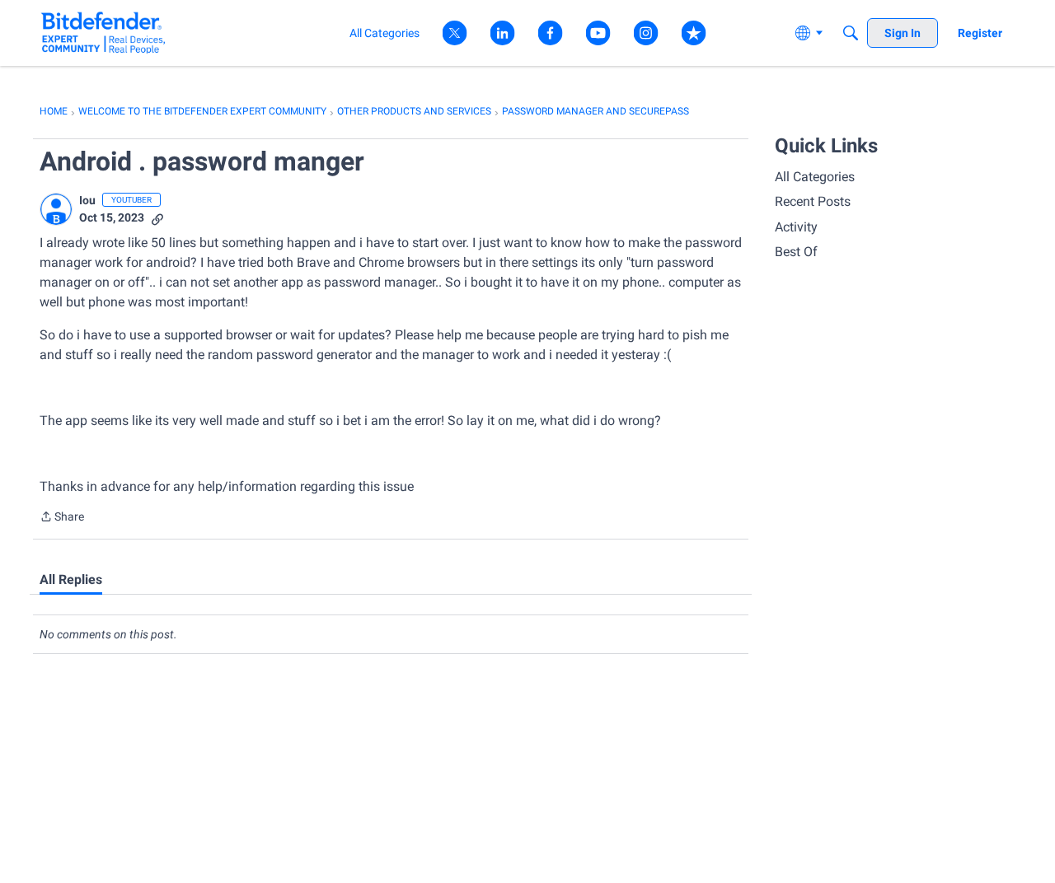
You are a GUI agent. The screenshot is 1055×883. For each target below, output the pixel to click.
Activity (796, 227)
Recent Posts (813, 201)
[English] (103, 32)
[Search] (850, 33)
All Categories (815, 177)
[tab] (71, 580)
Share (62, 518)
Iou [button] (87, 200)
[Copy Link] (157, 218)
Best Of (796, 251)
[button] (56, 209)
